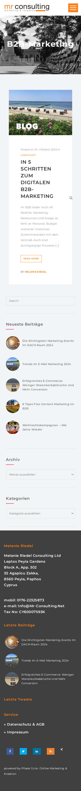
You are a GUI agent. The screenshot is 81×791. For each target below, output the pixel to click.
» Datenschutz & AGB (24, 724)
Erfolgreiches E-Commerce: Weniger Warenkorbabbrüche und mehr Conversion (48, 385)
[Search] (71, 197)
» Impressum (16, 732)
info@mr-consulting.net (41, 606)
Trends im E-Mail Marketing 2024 (46, 364)
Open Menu (73, 8)
